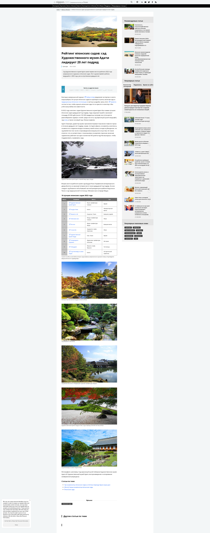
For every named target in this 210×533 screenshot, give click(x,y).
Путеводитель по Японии (89, 6)
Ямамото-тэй (74, 214)
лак (136, 238)
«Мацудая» (74, 247)
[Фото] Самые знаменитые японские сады (78, 487)
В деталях (63, 6)
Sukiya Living (90, 97)
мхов (66, 120)
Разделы (108, 6)
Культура (65, 66)
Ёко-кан (73, 224)
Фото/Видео (100, 6)
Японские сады (69, 489)
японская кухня (130, 233)
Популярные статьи (118, 6)
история (139, 230)
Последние (56, 6)
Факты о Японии (71, 6)
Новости (79, 6)
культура (128, 227)
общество (136, 227)
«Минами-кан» (75, 219)
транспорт (129, 238)
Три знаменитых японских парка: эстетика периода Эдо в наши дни (87, 485)
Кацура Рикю (74, 209)
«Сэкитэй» (73, 230)
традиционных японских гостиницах (74, 102)
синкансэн (138, 236)
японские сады (67, 504)
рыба (139, 233)
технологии (129, 236)
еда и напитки (130, 230)
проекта (113, 102)
